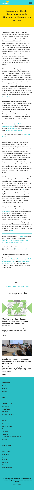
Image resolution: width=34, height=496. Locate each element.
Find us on (6, 451)
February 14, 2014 (21, 249)
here (23, 189)
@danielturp (6, 240)
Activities (6, 383)
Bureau (5, 434)
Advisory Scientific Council (12, 436)
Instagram (5, 454)
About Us (5, 420)
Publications (6, 386)
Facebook (8, 286)
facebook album (7, 97)
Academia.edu (7, 467)
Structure (5, 429)
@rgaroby (14, 240)
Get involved (7, 403)
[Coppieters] (6, 2)
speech (17, 149)
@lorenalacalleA (22, 240)
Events (4, 388)
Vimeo (4, 465)
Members (6, 431)
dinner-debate (21, 179)
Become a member (8, 414)
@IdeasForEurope (19, 124)
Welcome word (7, 426)
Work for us (6, 409)
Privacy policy (17, 484)
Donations (5, 406)
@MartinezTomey (8, 126)
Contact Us (6, 445)
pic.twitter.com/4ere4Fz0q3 (14, 130)
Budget (4, 439)
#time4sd (23, 236)
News (4, 397)
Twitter (14, 286)
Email (27, 286)
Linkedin (21, 286)
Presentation (6, 424)
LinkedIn (5, 460)
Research (5, 411)
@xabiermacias (12, 128)
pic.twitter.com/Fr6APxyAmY (12, 242)
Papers (4, 391)
